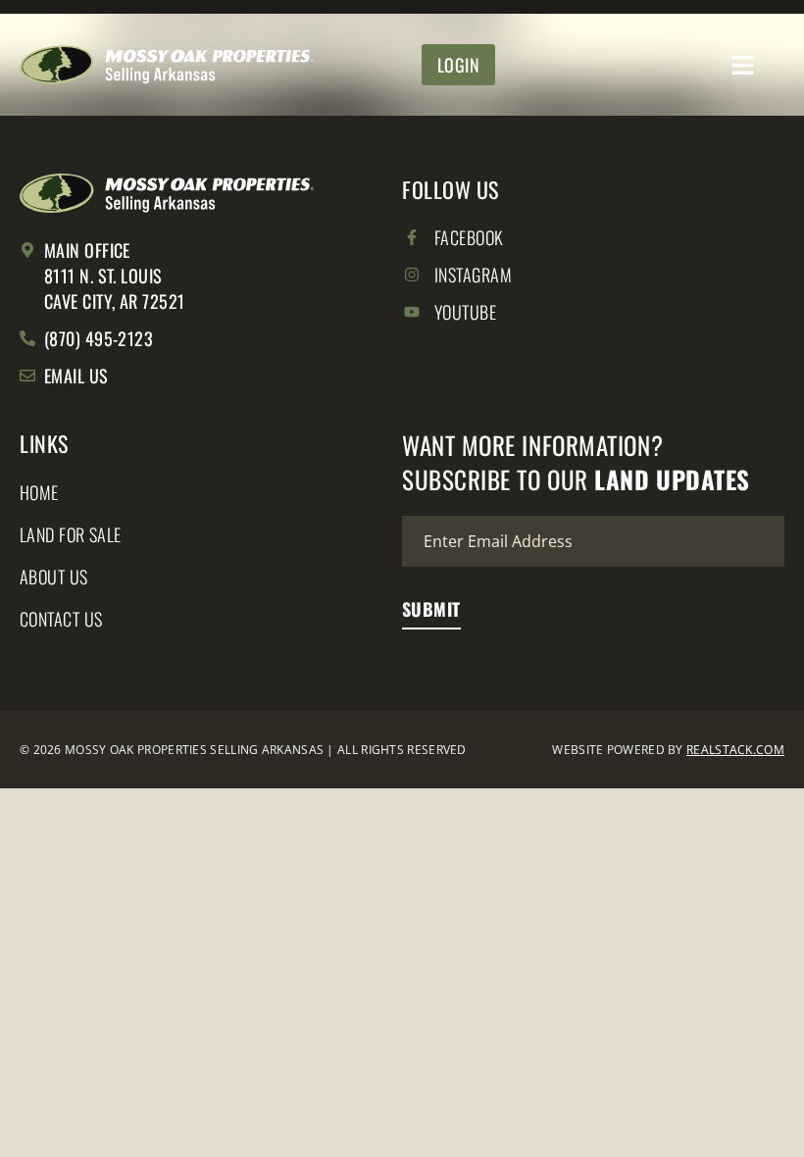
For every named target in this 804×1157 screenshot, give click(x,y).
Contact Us (61, 618)
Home (39, 492)
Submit (431, 609)
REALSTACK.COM (735, 749)
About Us (54, 576)
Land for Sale (71, 534)
